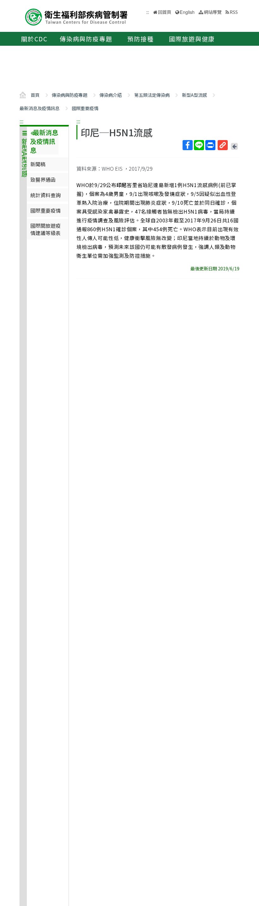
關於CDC (34, 38)
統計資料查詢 (45, 195)
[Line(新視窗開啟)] (199, 145)
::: (21, 121)
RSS (234, 12)
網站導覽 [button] (212, 12)
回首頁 (164, 12)
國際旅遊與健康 (192, 38)
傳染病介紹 (110, 94)
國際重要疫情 (85, 108)
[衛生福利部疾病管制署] (76, 16)
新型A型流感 (194, 94)
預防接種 (140, 38)
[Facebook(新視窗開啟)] (187, 145)
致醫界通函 (43, 179)
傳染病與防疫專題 (86, 38)
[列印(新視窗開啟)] (210, 145)
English (187, 12)
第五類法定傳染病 (152, 94)
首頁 (35, 94)
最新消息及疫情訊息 (39, 108)
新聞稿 (37, 164)
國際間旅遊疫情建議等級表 (45, 229)
